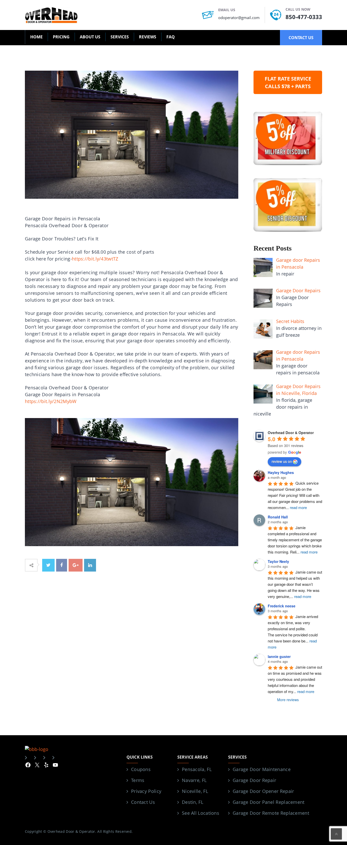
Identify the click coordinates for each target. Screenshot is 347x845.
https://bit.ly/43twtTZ (95, 259)
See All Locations (200, 813)
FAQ (170, 37)
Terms (138, 780)
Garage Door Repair (254, 780)
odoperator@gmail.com (239, 17)
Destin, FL (192, 802)
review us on (282, 461)
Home (36, 37)
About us (90, 37)
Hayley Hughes (281, 472)
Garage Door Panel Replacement (269, 802)
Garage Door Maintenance (262, 769)
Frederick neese (281, 605)
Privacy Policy (146, 791)
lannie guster (279, 656)
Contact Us (143, 802)
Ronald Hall (278, 516)
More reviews (288, 699)
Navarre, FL (194, 780)
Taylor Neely (278, 561)
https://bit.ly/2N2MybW (51, 401)
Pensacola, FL (197, 769)
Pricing (61, 37)
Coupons (141, 769)
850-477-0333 (304, 17)
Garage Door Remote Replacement (271, 813)
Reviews (147, 37)
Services (120, 37)
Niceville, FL (195, 791)
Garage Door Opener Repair (263, 791)
